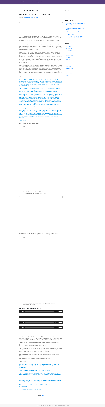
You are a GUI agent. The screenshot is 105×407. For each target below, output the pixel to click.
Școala (67, 1)
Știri (43, 395)
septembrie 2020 (69, 55)
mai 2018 (68, 70)
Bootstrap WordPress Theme (63, 405)
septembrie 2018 (69, 68)
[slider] (60, 311)
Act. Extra (62, 1)
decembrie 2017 (69, 75)
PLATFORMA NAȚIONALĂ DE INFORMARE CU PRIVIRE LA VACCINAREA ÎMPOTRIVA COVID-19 (75, 37)
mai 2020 (68, 57)
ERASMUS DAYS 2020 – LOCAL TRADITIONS (34, 14)
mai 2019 (68, 64)
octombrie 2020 (69, 52)
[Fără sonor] (57, 311)
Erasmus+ (52, 1)
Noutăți (76, 1)
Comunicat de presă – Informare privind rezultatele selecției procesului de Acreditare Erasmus (75, 28)
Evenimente (68, 12)
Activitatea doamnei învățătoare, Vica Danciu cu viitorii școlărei (75, 24)
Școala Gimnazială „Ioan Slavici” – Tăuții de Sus (31, 2)
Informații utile (82, 1)
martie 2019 (68, 66)
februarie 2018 (69, 73)
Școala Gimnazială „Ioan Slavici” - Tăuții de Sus (48, 405)
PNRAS (57, 1)
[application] (41, 311)
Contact (71, 1)
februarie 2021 (69, 48)
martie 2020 (68, 59)
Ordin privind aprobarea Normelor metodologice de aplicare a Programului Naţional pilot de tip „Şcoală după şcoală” (75, 33)
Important (68, 15)
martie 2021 (68, 46)
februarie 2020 (69, 61)
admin (36, 17)
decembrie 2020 (69, 50)
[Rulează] (21, 311)
